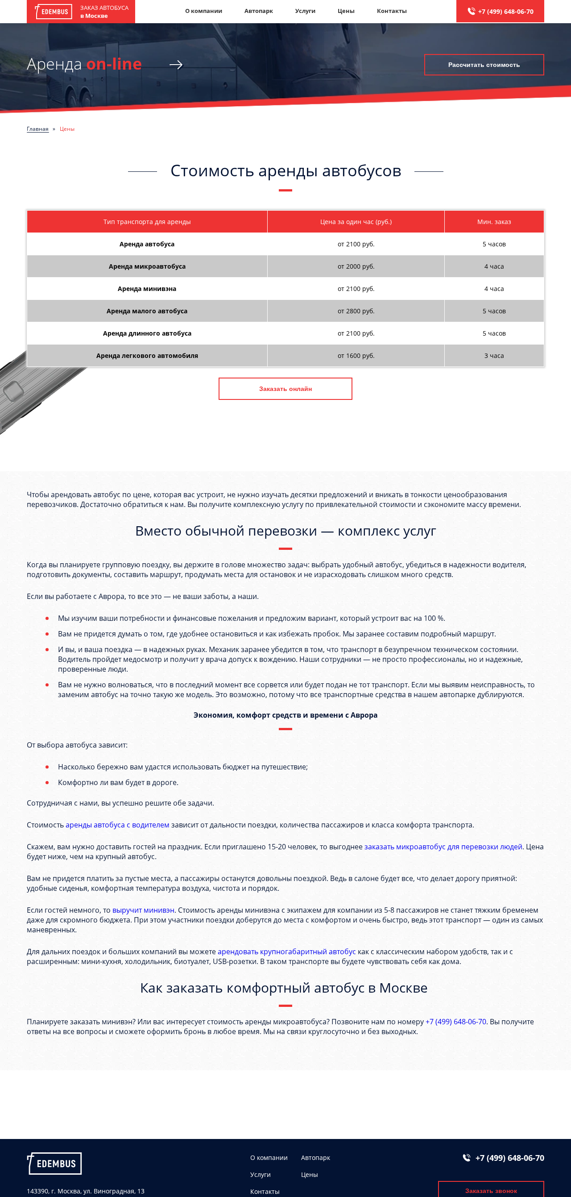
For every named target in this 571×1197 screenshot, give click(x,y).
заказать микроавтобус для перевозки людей (443, 847)
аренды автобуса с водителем (118, 825)
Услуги (305, 11)
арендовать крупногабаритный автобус (287, 951)
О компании (203, 11)
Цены (346, 11)
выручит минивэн (143, 910)
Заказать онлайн (285, 388)
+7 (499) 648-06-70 (506, 11)
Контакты (392, 11)
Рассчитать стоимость (484, 64)
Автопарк (258, 11)
